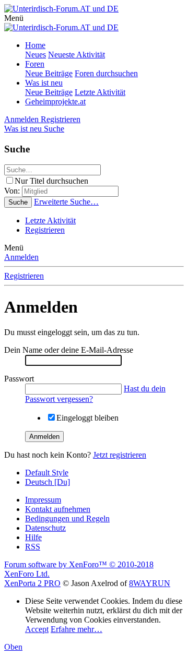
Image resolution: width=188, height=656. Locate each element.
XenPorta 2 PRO (32, 583)
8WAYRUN (149, 583)
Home (35, 45)
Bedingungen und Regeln (67, 518)
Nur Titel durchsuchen (51, 180)
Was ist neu (44, 82)
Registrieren (45, 229)
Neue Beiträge (49, 73)
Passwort (19, 378)
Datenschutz (45, 527)
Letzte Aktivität (100, 92)
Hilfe (33, 537)
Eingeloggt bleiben (87, 417)
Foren (34, 63)
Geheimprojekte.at (55, 101)
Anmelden (21, 257)
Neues (35, 54)
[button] (14, 18)
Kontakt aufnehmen (57, 509)
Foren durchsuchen (106, 73)
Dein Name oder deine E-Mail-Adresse (68, 349)
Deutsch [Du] (47, 482)
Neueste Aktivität (76, 54)
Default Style (46, 472)
